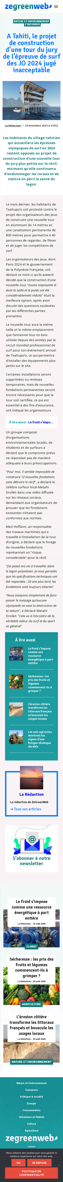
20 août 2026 (39, 981)
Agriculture (31, 1130)
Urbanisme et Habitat (31, 1117)
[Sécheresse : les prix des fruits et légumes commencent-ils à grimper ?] (16, 681)
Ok (18, 1162)
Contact (31, 1146)
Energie (31, 1103)
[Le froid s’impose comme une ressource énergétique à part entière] (16, 654)
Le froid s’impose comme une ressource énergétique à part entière (40, 656)
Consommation (31, 1110)
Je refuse (39, 1162)
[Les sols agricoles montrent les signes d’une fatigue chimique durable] (16, 737)
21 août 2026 (39, 923)
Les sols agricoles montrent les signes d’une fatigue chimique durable (40, 739)
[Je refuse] (58, 1165)
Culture (31, 1124)
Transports (31, 1090)
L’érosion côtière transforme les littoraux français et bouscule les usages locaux (40, 711)
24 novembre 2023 (36, 125)
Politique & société (31, 1096)
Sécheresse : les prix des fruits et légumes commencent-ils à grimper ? (32, 967)
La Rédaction (13, 125)
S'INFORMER (32, 24)
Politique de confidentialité (31, 1173)
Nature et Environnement (31, 21)
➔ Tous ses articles (25, 809)
